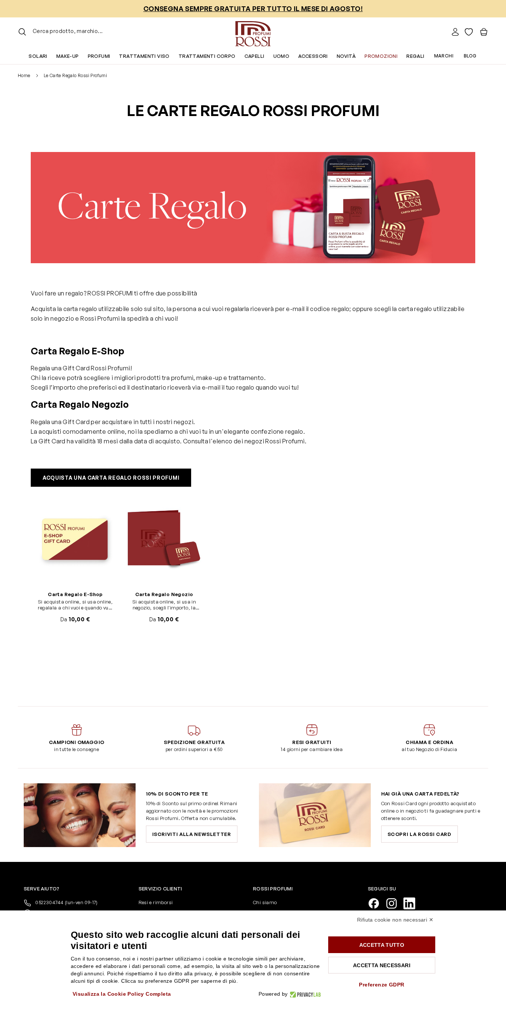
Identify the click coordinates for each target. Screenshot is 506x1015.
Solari (38, 56)
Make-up (67, 56)
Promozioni (380, 56)
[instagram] (394, 903)
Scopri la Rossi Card (419, 834)
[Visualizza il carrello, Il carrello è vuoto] (483, 31)
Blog (470, 56)
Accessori (313, 56)
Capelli (254, 56)
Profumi (99, 56)
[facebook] (377, 903)
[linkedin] (412, 903)
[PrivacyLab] (304, 994)
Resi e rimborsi (156, 902)
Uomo (281, 56)
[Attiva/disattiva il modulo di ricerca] (22, 31)
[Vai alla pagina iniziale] (253, 31)
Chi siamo (265, 902)
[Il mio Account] (455, 32)
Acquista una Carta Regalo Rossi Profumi (111, 478)
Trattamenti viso (144, 56)
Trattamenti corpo (207, 56)
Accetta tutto (382, 945)
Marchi (443, 56)
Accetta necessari (381, 965)
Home (24, 75)
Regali (415, 56)
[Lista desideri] (468, 31)
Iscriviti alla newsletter (191, 834)
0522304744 (66, 902)
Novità (346, 56)
